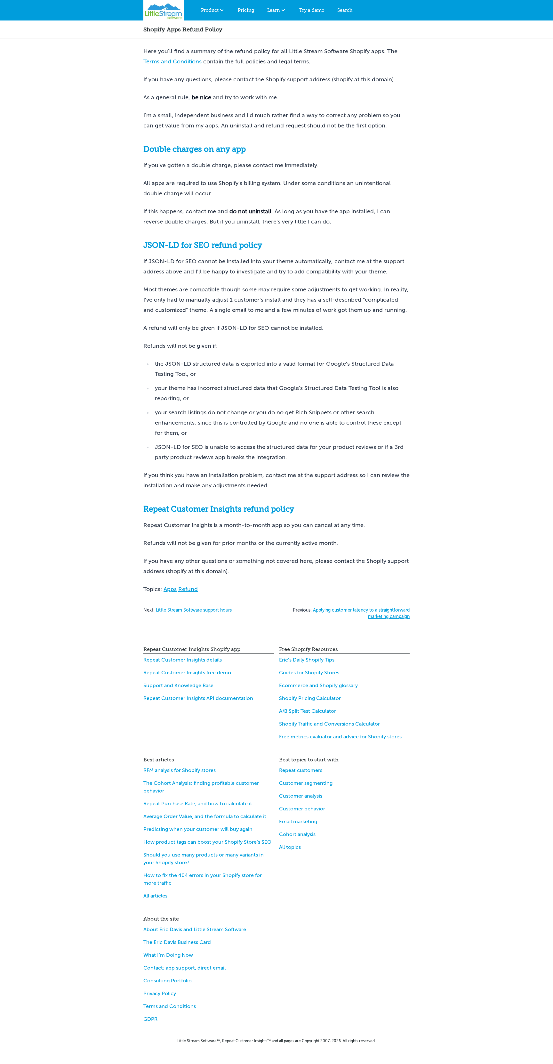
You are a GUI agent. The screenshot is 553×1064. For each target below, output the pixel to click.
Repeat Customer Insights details (182, 660)
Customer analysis (300, 796)
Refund (188, 589)
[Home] (163, 10)
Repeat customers (300, 770)
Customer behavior (302, 809)
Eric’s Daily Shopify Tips (306, 660)
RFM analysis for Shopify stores (179, 770)
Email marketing (298, 821)
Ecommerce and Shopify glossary (318, 685)
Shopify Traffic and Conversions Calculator (329, 724)
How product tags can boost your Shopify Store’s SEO (207, 842)
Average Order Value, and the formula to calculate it (204, 816)
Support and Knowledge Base (178, 685)
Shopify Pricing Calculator (310, 698)
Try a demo (312, 10)
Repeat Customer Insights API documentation (198, 698)
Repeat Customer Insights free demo (187, 673)
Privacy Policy (159, 993)
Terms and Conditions (172, 61)
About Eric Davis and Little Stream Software (194, 929)
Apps (170, 589)
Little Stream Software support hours (194, 610)
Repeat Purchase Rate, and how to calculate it (197, 804)
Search (344, 10)
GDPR (150, 1019)
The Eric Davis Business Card (177, 942)
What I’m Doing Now (168, 955)
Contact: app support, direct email (184, 968)
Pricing (246, 10)
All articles (155, 896)
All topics (290, 847)
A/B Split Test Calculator (307, 711)
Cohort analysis (297, 834)
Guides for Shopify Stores (309, 673)
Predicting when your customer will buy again (197, 829)
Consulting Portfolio (167, 981)
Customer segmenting (306, 783)
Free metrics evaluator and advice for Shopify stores (340, 737)
